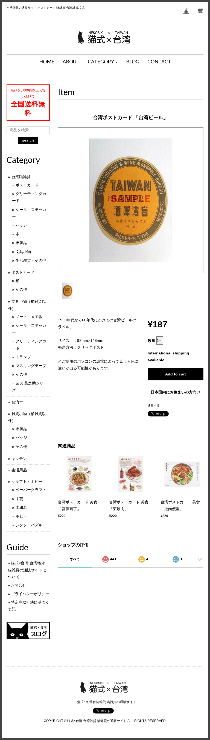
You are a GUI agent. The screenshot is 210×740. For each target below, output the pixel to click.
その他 (21, 289)
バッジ (21, 225)
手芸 (19, 499)
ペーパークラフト (31, 490)
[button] (103, 62)
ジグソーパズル (29, 525)
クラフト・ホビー (26, 481)
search (28, 140)
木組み (21, 507)
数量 (151, 340)
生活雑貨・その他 (31, 260)
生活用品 (19, 470)
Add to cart (175, 374)
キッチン (19, 458)
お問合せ (18, 585)
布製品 (21, 242)
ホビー (21, 516)
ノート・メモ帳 (29, 317)
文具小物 (23, 251)
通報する (154, 405)
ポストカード (27, 185)
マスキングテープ (31, 365)
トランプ (23, 357)
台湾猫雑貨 (21, 177)
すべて (75, 559)
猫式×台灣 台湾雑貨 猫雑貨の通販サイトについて (27, 570)
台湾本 (17, 402)
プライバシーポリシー (30, 594)
